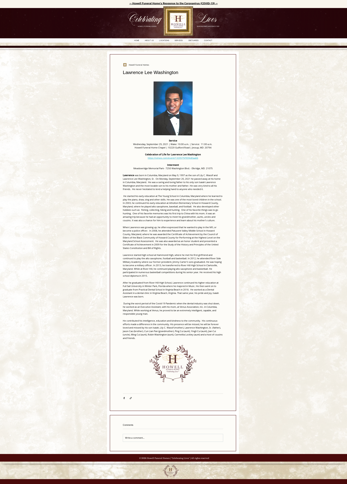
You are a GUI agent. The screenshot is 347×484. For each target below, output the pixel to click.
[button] (164, 40)
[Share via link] (130, 398)
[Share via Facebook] (124, 398)
